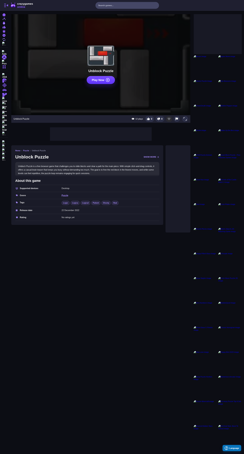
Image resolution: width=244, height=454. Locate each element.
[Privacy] (4, 158)
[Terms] (4, 150)
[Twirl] (205, 215)
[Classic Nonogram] (230, 338)
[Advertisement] (100, 133)
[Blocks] (205, 67)
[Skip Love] (205, 362)
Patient (96, 203)
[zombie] (4, 123)
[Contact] (4, 146)
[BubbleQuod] (230, 313)
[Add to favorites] (169, 119)
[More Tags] (4, 133)
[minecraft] (4, 114)
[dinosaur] (4, 80)
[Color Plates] (230, 215)
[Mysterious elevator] (230, 387)
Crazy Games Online (22, 5)
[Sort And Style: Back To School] (230, 436)
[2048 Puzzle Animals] (205, 165)
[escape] (4, 99)
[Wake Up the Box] (230, 141)
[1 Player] (4, 104)
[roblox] (4, 119)
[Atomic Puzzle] (205, 91)
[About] (4, 154)
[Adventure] (4, 57)
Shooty (106, 203)
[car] (4, 90)
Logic (65, 203)
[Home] (4, 14)
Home (17, 151)
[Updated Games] (4, 39)
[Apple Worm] (230, 67)
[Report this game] (177, 119)
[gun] (4, 94)
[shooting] (4, 85)
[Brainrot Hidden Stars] (205, 436)
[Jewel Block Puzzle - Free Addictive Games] (230, 165)
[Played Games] (4, 35)
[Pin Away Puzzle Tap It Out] (230, 412)
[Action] (4, 52)
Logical (85, 203)
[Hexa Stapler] (205, 288)
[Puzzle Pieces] (205, 239)
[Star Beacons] (230, 91)
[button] (185, 119)
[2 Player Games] (4, 109)
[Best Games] (4, 23)
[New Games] (4, 19)
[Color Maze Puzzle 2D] (230, 288)
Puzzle (26, 151)
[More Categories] (4, 66)
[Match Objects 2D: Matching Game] (230, 239)
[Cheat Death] (205, 116)
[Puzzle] (4, 62)
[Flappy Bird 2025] (230, 362)
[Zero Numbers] (205, 313)
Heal (115, 203)
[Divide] (205, 141)
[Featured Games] (4, 31)
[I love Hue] (205, 190)
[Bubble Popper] (230, 116)
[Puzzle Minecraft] (205, 412)
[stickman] (4, 75)
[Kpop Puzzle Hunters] (205, 387)
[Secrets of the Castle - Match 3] (230, 190)
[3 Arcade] (230, 264)
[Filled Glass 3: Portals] (205, 338)
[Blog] (4, 142)
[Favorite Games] (4, 43)
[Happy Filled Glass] (205, 264)
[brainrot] (4, 128)
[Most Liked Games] (4, 27)
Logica (75, 203)
